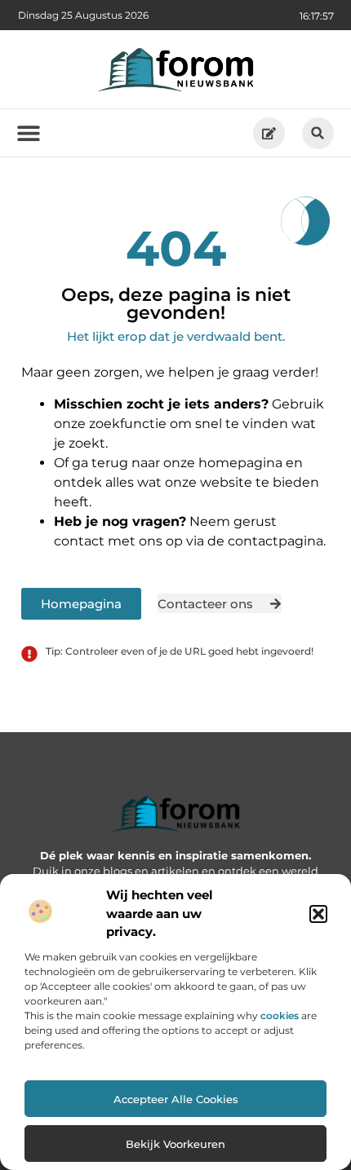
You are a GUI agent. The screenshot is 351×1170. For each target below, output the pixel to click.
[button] (318, 914)
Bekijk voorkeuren (175, 1143)
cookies (279, 1015)
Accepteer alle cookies (175, 1099)
